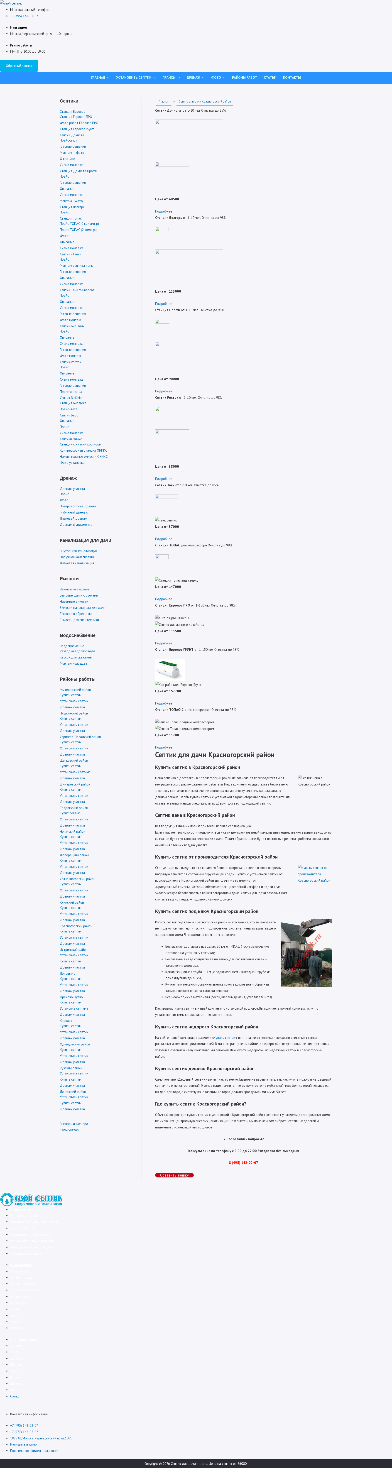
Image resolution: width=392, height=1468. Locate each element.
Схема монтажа (71, 165)
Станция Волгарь (72, 207)
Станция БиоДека (73, 403)
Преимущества (71, 391)
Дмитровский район (75, 784)
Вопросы (16, 1328)
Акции (15, 1315)
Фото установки (72, 462)
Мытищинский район (75, 690)
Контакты (292, 77)
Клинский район (72, 902)
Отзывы (16, 1322)
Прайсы (169, 77)
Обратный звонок (19, 66)
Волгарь (16, 1365)
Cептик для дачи (22, 1277)
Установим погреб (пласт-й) (30, 1234)
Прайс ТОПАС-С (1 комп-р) (79, 223)
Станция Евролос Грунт (77, 129)
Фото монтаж (70, 320)
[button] (163, 211)
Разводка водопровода (77, 651)
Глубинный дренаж (74, 512)
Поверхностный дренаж (78, 506)
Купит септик (70, 813)
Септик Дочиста (72, 135)
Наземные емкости (74, 601)
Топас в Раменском (24, 1290)
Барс (13, 1390)
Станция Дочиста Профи (78, 171)
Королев (66, 1020)
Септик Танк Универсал (77, 290)
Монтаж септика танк (76, 265)
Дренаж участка (72, 489)
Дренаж (193, 77)
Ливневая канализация (77, 563)
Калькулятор (69, 1130)
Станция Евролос (72, 111)
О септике (67, 159)
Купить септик (70, 695)
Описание (67, 188)
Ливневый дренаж (73, 518)
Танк (13, 1371)
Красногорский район (76, 926)
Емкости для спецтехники (79, 620)
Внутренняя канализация (78, 551)
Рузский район (71, 1068)
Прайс (64, 176)
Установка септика (74, 1008)
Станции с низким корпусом (80, 444)
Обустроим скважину (26, 1253)
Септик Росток (70, 362)
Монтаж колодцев (73, 663)
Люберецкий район (74, 855)
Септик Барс (69, 415)
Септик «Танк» (70, 254)
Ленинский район (73, 1091)
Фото (216, 77)
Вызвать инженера (74, 1124)
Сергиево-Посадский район (80, 737)
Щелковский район (74, 760)
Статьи (270, 77)
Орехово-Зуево (71, 997)
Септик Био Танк (72, 326)
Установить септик (133, 77)
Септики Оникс (71, 439)
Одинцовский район (75, 1044)
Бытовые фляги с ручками (79, 595)
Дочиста (16, 1358)
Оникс (14, 1396)
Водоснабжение (72, 646)
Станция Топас (71, 218)
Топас (14, 1352)
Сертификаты (20, 1296)
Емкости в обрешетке (76, 614)
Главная (98, 77)
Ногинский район (72, 831)
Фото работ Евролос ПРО (79, 123)
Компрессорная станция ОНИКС (83, 450)
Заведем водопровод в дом (31, 1247)
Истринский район (74, 949)
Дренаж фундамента (76, 524)
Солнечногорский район (77, 879)
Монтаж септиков (24, 1216)
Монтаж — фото (72, 152)
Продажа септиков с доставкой (34, 1222)
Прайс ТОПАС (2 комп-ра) (79, 230)
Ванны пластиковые (74, 589)
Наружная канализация (77, 557)
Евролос (16, 1346)
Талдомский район (74, 808)
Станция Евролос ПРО (76, 117)
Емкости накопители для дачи (82, 607)
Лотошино (67, 973)
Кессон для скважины (76, 657)
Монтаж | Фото (71, 201)
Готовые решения (73, 146)
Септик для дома (23, 1284)
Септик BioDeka (71, 398)
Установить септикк (75, 772)
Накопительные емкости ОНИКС (84, 456)
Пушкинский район (74, 713)
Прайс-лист (68, 140)
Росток (15, 1377)
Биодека (16, 1384)
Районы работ (244, 77)
